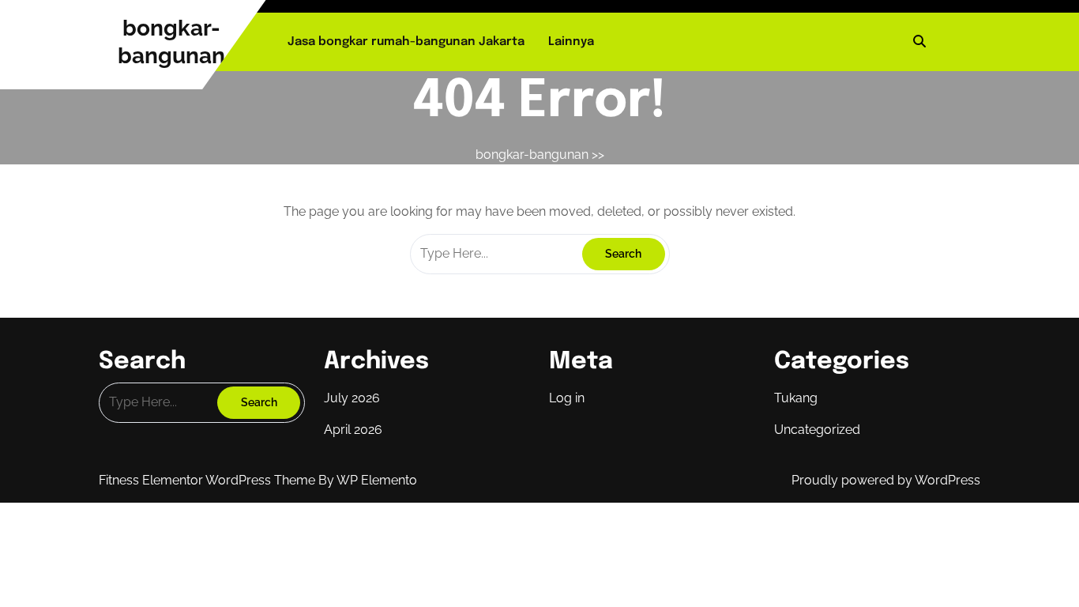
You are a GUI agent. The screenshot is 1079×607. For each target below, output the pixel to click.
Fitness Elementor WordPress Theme (208, 480)
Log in (567, 397)
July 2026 (352, 397)
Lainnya (571, 42)
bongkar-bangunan (532, 154)
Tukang (796, 397)
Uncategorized (817, 429)
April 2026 (353, 429)
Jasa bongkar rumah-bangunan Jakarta (406, 42)
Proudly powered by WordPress (885, 480)
